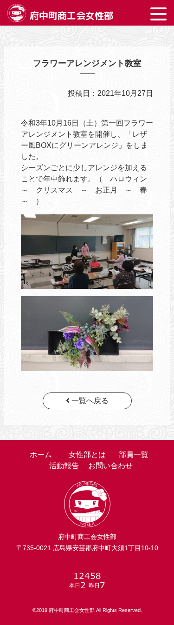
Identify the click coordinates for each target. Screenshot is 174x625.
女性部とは (87, 455)
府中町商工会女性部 (71, 15)
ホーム (41, 455)
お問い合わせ (110, 466)
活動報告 (64, 466)
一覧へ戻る (89, 401)
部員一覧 (133, 455)
